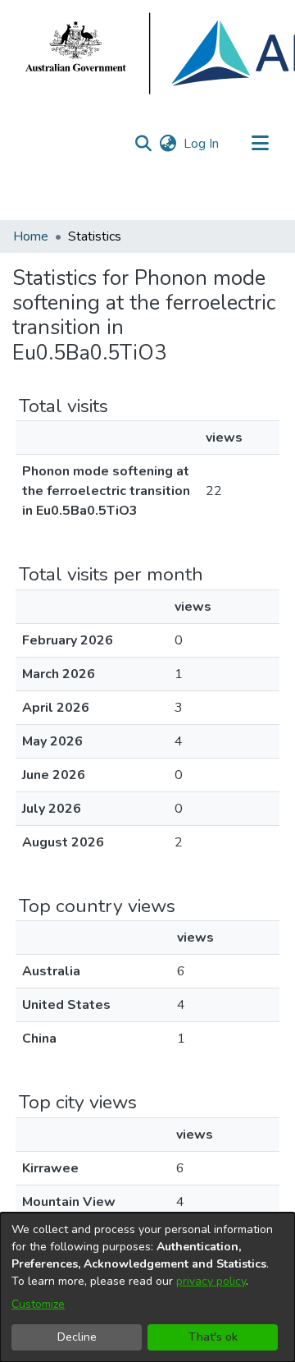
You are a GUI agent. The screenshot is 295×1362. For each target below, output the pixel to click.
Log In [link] (202, 144)
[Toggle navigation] (260, 143)
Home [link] (30, 236)
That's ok (213, 1337)
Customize (38, 1304)
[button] (143, 144)
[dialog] (147, 1287)
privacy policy (211, 1281)
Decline (77, 1337)
